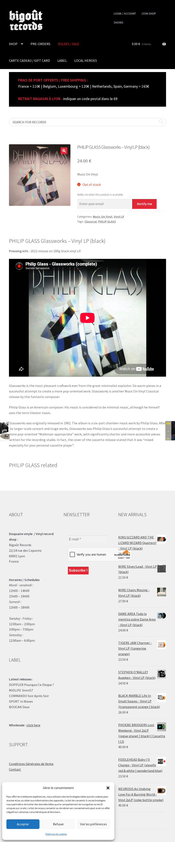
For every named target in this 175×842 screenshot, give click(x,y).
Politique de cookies (56, 834)
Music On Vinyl (102, 216)
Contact (15, 769)
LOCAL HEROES (85, 60)
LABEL (62, 60)
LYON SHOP (149, 13)
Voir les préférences (93, 824)
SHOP (13, 44)
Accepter (23, 824)
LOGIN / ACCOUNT (125, 13)
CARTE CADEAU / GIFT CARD (29, 60)
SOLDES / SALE (68, 44)
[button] (108, 788)
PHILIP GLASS (107, 221)
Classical (91, 221)
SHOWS (118, 22)
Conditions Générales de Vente (31, 764)
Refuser (58, 824)
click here (33, 725)
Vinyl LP (119, 216)
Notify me (144, 204)
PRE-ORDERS (40, 44)
